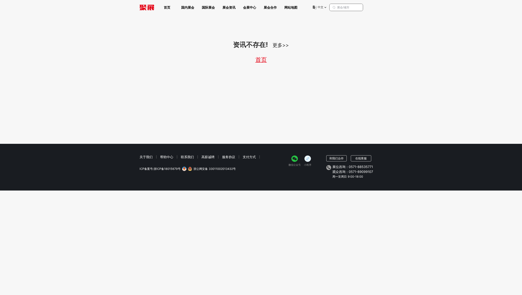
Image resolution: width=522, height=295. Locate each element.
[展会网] (147, 7)
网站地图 (290, 7)
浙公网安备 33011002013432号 (214, 168)
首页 (167, 7)
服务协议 (228, 157)
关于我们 (146, 157)
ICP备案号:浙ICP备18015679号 (160, 168)
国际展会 (208, 7)
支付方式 (249, 157)
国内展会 (187, 7)
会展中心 (249, 7)
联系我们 (187, 157)
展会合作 (270, 7)
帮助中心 (166, 157)
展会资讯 (229, 7)
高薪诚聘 (208, 157)
